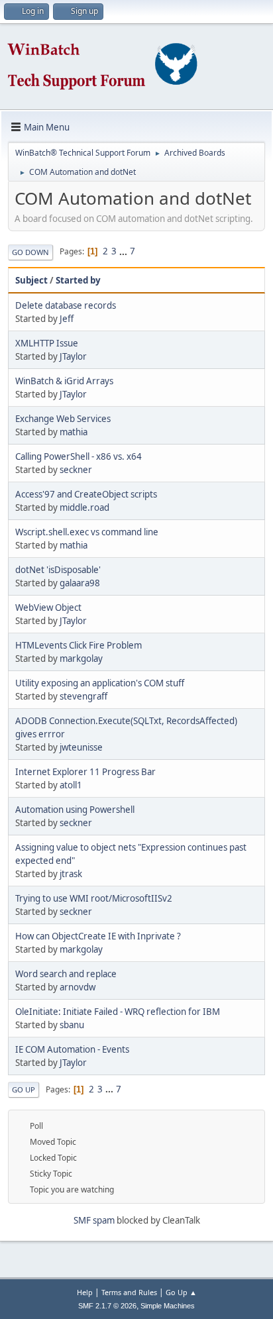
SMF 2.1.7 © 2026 (107, 1306)
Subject (31, 280)
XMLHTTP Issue (46, 343)
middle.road (84, 507)
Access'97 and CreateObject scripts (86, 494)
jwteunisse (81, 747)
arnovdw (77, 987)
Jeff (67, 319)
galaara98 (80, 583)
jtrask (71, 874)
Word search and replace (66, 974)
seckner (76, 470)
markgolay (81, 658)
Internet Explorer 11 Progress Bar (85, 772)
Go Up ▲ (181, 1292)
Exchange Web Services (63, 419)
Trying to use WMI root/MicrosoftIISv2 (93, 898)
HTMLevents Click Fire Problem (78, 645)
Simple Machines (167, 1306)
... (124, 251)
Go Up (23, 1089)
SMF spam (94, 1220)
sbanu (72, 1025)
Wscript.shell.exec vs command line (86, 532)
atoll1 (71, 785)
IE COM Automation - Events (72, 1049)
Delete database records (65, 305)
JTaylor (73, 356)
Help (85, 1292)
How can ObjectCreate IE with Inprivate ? (98, 936)
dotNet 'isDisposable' (58, 570)
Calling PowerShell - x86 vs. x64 (78, 456)
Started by (78, 280)
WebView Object (48, 607)
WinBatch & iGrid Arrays (64, 381)
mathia (73, 432)
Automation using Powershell (75, 810)
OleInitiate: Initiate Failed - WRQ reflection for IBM (117, 1012)
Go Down (30, 252)
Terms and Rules (129, 1292)
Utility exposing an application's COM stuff (99, 683)
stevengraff (83, 696)
